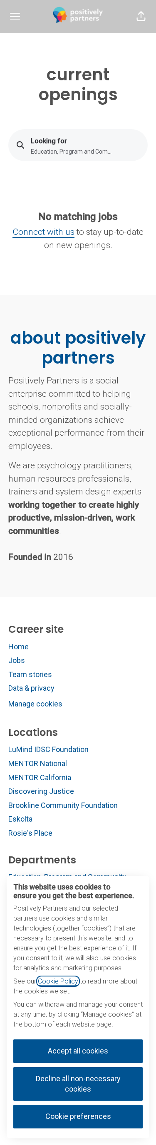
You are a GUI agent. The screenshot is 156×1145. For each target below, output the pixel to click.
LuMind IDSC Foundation (48, 749)
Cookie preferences (78, 1116)
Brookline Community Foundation (63, 805)
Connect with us (43, 232)
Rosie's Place (30, 833)
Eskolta (20, 819)
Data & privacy (31, 688)
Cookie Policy (58, 981)
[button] (141, 16)
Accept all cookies (78, 1050)
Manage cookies (35, 703)
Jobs (16, 660)
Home (18, 646)
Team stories (30, 674)
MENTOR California (39, 777)
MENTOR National (37, 763)
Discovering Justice (41, 791)
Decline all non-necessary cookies (78, 1083)
